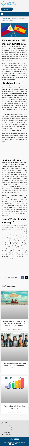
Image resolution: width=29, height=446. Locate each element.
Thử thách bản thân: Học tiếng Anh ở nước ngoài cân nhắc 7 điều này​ (14, 366)
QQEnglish (4, 18)
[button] (2, 14)
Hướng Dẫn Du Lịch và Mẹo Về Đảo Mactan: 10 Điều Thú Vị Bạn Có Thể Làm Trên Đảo (14, 323)
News (9, 18)
